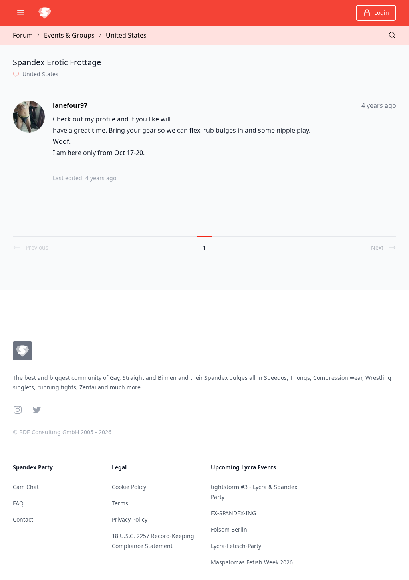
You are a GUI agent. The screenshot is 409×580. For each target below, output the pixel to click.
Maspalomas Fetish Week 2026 (252, 562)
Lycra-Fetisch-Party (236, 546)
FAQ (18, 503)
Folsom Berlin (229, 529)
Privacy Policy (129, 519)
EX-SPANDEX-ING (233, 513)
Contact (23, 519)
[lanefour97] (29, 117)
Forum (23, 35)
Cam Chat (26, 487)
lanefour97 (70, 105)
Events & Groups (69, 35)
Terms (120, 503)
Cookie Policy (129, 487)
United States (126, 35)
